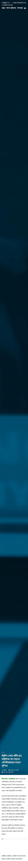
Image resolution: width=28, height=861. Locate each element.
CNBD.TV (6, 3)
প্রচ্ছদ (3, 8)
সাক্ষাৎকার (20, 8)
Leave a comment (8, 772)
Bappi (5, 770)
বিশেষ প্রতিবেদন (11, 8)
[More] (25, 8)
